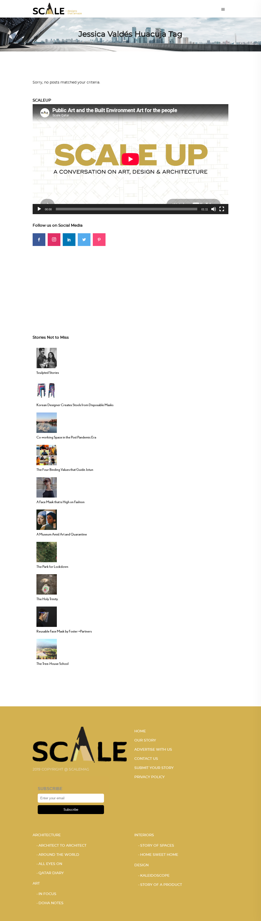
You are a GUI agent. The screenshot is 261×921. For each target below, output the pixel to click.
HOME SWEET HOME (159, 855)
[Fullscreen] (221, 209)
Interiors (144, 835)
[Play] (39, 209)
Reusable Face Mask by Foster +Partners (64, 631)
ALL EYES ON (50, 864)
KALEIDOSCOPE (154, 875)
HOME (140, 731)
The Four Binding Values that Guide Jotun (64, 470)
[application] (130, 159)
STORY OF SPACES (157, 845)
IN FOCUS (47, 894)
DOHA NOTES (50, 903)
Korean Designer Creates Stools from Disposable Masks (74, 405)
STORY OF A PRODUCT (161, 885)
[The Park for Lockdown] (46, 551)
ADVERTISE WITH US (153, 749)
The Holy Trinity (47, 599)
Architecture (47, 835)
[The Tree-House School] (46, 648)
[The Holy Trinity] (46, 583)
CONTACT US (146, 759)
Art (36, 883)
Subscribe (70, 810)
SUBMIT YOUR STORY (154, 768)
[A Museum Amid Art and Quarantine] (46, 519)
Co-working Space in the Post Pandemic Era (66, 437)
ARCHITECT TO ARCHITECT (62, 845)
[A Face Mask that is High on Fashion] (46, 486)
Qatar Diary (51, 873)
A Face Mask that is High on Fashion (60, 502)
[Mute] (213, 209)
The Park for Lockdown (52, 567)
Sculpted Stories (47, 372)
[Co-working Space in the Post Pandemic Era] (46, 422)
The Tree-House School (52, 664)
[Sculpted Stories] (46, 357)
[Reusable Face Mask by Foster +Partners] (46, 616)
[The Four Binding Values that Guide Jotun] (46, 454)
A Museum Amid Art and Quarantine (61, 534)
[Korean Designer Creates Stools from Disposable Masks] (46, 389)
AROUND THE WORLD (58, 855)
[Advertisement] (130, 281)
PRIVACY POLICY (149, 777)
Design (141, 865)
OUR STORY (145, 740)
